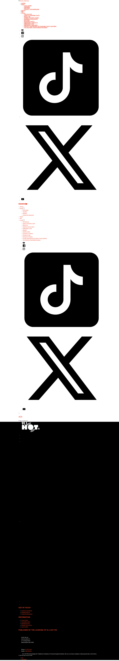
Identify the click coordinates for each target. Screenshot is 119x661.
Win (22, 11)
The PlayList (28, 14)
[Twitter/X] (60, 196)
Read (23, 4)
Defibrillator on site (31, 19)
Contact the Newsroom (31, 9)
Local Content (24, 626)
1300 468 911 (28, 651)
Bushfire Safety (29, 21)
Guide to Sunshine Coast (32, 15)
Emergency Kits (29, 24)
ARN (22, 657)
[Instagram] (22, 37)
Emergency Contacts (31, 22)
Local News (28, 5)
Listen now (22, 204)
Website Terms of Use (26, 625)
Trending (27, 7)
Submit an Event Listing (31, 17)
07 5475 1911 (28, 649)
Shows (23, 3)
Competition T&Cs (25, 621)
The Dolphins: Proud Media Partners (35, 27)
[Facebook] (22, 34)
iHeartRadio (23, 659)
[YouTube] (22, 200)
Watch (23, 10)
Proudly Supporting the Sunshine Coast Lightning (40, 26)
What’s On (27, 16)
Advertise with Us (25, 612)
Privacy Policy (24, 620)
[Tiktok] (60, 117)
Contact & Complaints (26, 610)
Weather (27, 8)
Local (23, 13)
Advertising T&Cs (25, 623)
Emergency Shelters (31, 25)
